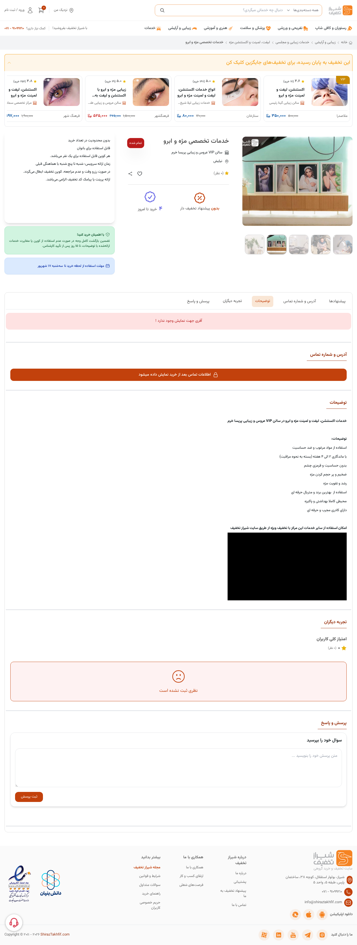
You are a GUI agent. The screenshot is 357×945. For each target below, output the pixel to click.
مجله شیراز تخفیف (147, 867)
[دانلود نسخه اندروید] (322, 914)
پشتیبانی (240, 882)
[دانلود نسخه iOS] (308, 914)
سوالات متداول (149, 885)
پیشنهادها (337, 301)
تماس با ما (239, 905)
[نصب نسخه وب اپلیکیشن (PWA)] (295, 914)
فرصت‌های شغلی (191, 885)
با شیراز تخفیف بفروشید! (69, 28)
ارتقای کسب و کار (191, 876)
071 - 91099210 (14, 28)
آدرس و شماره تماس (299, 301)
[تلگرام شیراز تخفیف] (307, 935)
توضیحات (262, 301)
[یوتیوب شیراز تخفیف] (293, 935)
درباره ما (240, 873)
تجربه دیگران (232, 301)
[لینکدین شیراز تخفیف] (278, 935)
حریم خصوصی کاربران (150, 905)
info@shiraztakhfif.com (323, 902)
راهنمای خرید (151, 893)
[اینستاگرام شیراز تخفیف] (322, 935)
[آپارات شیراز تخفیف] (264, 935)
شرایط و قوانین (149, 876)
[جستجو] (162, 10)
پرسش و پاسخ (198, 301)
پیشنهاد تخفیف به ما (233, 893)
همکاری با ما (194, 867)
